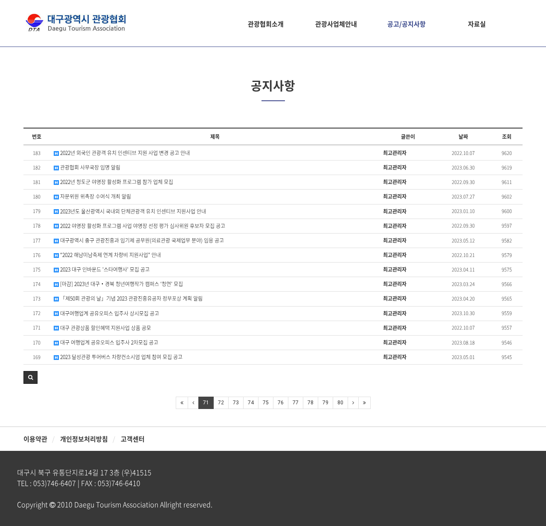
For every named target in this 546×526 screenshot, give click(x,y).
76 (281, 403)
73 (236, 403)
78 (311, 403)
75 (266, 403)
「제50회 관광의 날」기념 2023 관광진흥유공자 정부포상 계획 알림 (131, 298)
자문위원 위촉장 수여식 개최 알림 (95, 196)
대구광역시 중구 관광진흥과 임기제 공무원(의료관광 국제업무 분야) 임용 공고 (141, 240)
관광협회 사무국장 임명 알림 (89, 167)
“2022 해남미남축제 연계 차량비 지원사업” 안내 (110, 255)
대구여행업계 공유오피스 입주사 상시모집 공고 (109, 313)
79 (325, 403)
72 (221, 403)
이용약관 (35, 439)
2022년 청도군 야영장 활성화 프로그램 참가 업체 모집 (116, 182)
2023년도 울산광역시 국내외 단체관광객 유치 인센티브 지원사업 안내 (132, 211)
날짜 (463, 136)
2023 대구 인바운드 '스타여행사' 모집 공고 (104, 269)
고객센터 (133, 439)
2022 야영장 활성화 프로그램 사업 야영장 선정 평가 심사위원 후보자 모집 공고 (142, 226)
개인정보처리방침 (84, 439)
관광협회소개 (266, 24)
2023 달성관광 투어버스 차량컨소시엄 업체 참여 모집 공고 (121, 357)
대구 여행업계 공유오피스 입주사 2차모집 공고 (108, 342)
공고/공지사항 (406, 24)
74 (251, 403)
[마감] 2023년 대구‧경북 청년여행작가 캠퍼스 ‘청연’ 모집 (121, 284)
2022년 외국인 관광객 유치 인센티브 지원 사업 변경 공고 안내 (124, 153)
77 (296, 403)
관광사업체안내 (336, 24)
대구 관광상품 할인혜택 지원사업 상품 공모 (105, 328)
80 (340, 403)
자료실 (477, 24)
